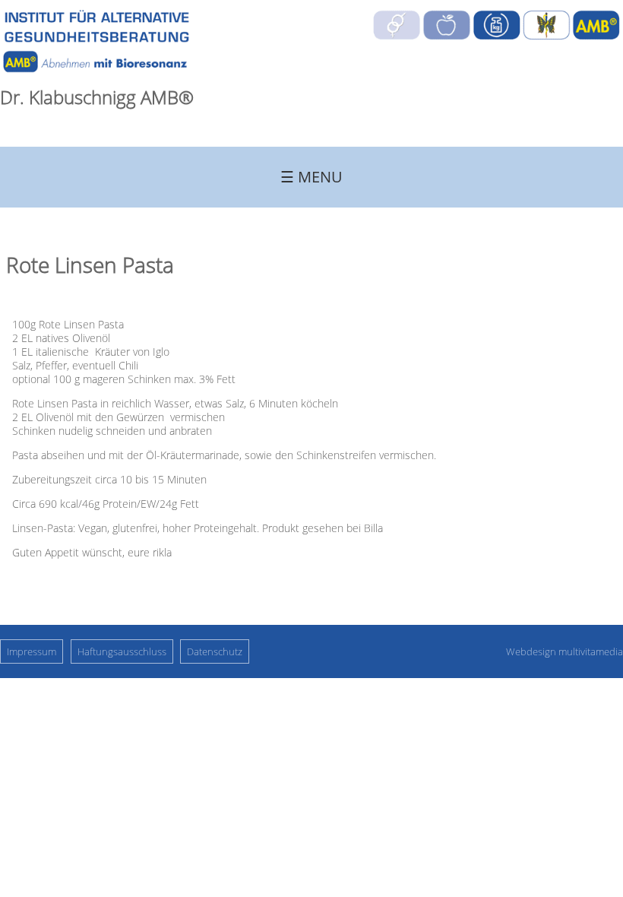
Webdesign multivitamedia (564, 651)
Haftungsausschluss (121, 651)
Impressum (31, 651)
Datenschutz (214, 651)
